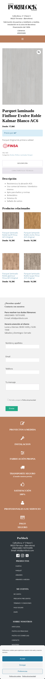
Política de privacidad (29, 676)
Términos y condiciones (22, 603)
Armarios (19, 575)
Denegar (22, 665)
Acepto (22, 659)
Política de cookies (15, 676)
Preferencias (22, 671)
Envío (16, 612)
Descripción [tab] (22, 163)
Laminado (23, 155)
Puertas (19, 566)
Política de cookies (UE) (20, 636)
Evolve (12, 155)
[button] (39, 52)
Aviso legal (16, 627)
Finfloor (17, 155)
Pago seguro (18, 608)
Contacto (15, 640)
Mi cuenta (17, 594)
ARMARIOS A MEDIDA (23, 579)
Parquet (30, 155)
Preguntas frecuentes (22, 599)
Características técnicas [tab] (22, 171)
